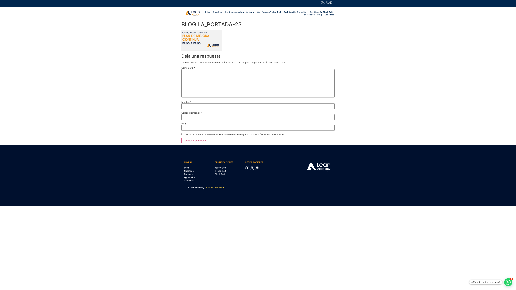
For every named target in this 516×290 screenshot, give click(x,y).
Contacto (329, 14)
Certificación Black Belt (321, 12)
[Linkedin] (257, 168)
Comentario (188, 68)
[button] (508, 282)
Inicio (207, 12)
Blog (319, 14)
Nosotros (217, 12)
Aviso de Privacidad (215, 187)
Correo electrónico (191, 113)
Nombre (186, 102)
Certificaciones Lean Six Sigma (240, 12)
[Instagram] (327, 3)
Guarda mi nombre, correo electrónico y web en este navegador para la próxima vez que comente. (234, 134)
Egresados (309, 14)
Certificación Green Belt (295, 12)
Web (183, 124)
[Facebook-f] (322, 3)
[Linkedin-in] (331, 3)
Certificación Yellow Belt (269, 12)
